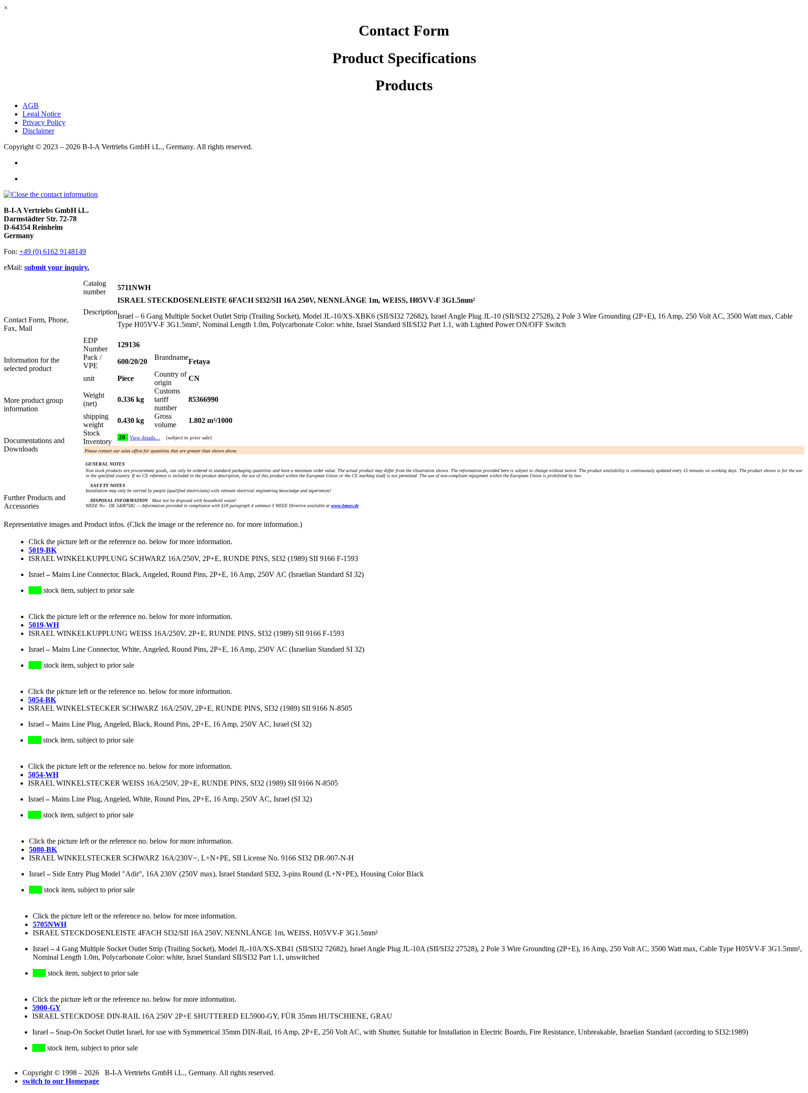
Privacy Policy (43, 122)
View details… (145, 437)
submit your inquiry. (56, 267)
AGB (30, 105)
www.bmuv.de (345, 505)
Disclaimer (38, 131)
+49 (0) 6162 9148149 (52, 251)
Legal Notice (41, 114)
